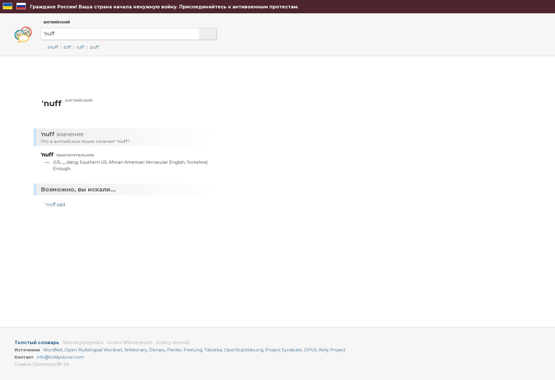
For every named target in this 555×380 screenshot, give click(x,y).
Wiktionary (135, 350)
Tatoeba (213, 350)
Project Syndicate (283, 350)
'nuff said (55, 204)
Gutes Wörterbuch (130, 342)
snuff (52, 47)
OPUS (310, 350)
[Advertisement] (282, 111)
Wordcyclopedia (83, 342)
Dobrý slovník (172, 342)
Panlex (174, 350)
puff (94, 47)
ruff (80, 47)
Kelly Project (332, 350)
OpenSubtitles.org (243, 350)
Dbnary (157, 350)
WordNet (52, 350)
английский (56, 22)
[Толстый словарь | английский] (23, 34)
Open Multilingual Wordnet (93, 350)
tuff (67, 47)
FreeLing (193, 350)
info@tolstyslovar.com (60, 357)
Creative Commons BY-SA (41, 364)
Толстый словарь (36, 342)
